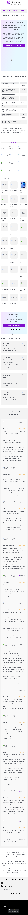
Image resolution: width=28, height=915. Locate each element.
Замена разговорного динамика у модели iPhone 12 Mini (10, 110)
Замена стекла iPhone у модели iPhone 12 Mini (8, 94)
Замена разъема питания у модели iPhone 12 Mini (9, 114)
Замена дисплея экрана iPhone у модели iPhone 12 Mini (9, 90)
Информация (13, 10)
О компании (5, 903)
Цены (4, 10)
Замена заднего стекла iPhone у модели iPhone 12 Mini (9, 98)
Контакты (11, 904)
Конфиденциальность (14, 903)
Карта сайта (22, 903)
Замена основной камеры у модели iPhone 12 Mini (9, 118)
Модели (22, 10)
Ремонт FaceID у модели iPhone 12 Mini (9, 122)
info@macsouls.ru (9, 889)
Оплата (4, 906)
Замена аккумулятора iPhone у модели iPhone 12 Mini (10, 86)
